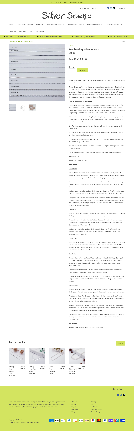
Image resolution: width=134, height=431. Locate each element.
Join (85, 8)
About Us (74, 402)
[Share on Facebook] (75, 59)
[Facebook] (108, 8)
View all (120, 343)
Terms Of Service (96, 409)
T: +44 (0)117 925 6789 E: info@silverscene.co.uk (67, 2)
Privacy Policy (95, 412)
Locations (74, 404)
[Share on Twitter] (78, 59)
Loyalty (73, 407)
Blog (73, 412)
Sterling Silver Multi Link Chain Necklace (73, 370)
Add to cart (82, 70)
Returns (93, 404)
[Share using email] (86, 59)
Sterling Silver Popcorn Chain (52, 370)
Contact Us (94, 407)
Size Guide (74, 409)
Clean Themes (20, 422)
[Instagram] (111, 8)
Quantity (71, 67)
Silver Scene (25, 420)
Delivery (93, 402)
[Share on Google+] (83, 59)
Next (123, 41)
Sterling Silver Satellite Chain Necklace (12, 371)
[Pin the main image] (80, 59)
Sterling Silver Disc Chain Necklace (32, 370)
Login (81, 8)
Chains (71, 45)
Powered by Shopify (32, 422)
